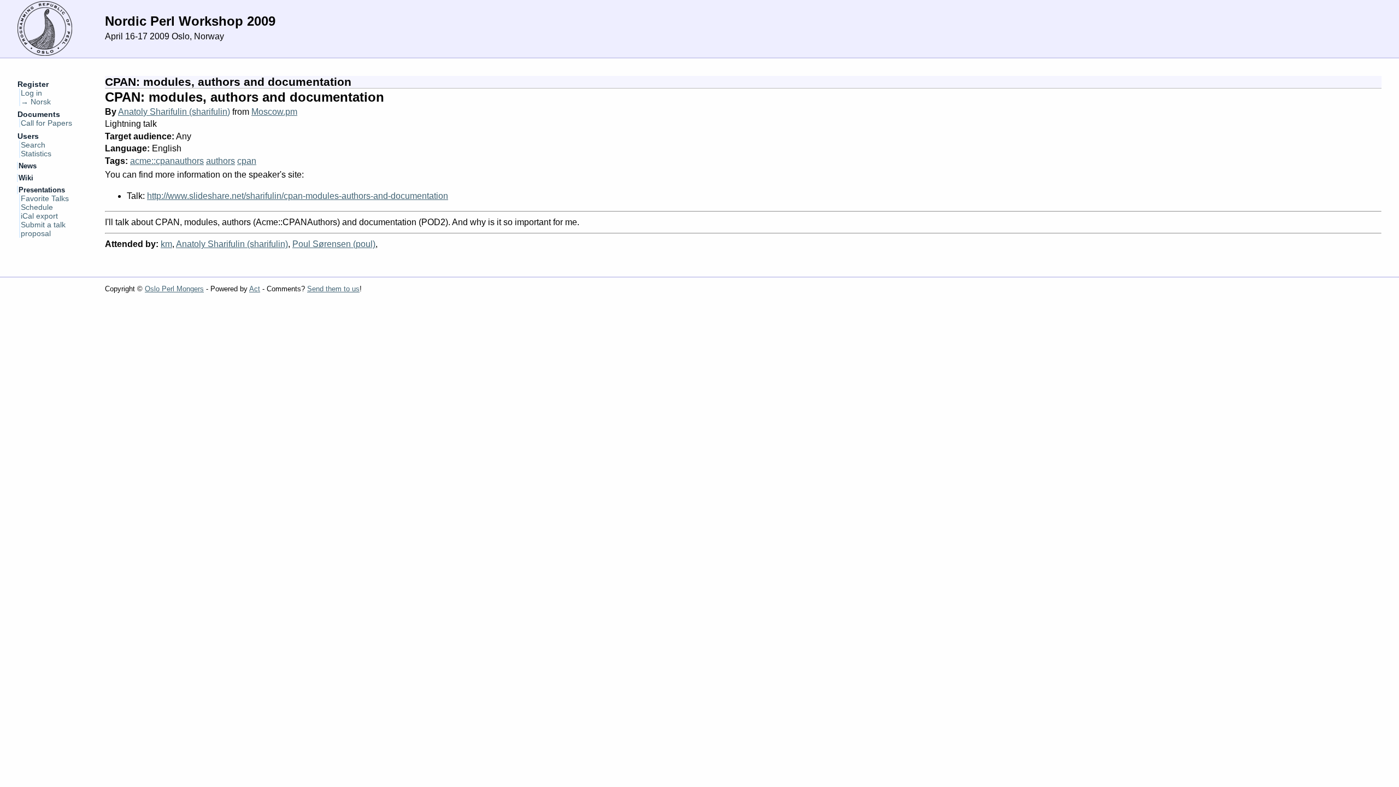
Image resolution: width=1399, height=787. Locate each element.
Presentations (42, 190)
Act (254, 289)
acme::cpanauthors (167, 161)
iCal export (39, 216)
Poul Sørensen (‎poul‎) (333, 244)
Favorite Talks (45, 198)
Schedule (37, 207)
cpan (246, 161)
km (166, 244)
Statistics (36, 153)
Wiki (26, 178)
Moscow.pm (274, 111)
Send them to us (333, 289)
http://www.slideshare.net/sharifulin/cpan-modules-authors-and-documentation (297, 196)
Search (33, 144)
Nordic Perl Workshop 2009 (190, 21)
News (28, 166)
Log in (31, 93)
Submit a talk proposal (43, 229)
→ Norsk (36, 101)
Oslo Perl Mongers (174, 289)
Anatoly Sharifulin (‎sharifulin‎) (174, 111)
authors (220, 161)
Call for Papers (46, 123)
